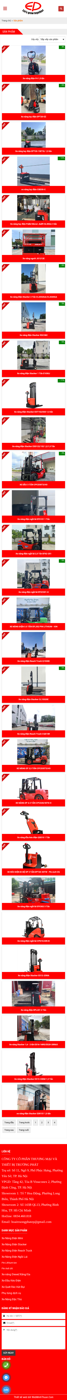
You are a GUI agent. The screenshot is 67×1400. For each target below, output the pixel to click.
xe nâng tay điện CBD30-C (33, 189)
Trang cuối (24, 1130)
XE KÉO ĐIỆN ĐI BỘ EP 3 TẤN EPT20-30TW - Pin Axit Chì (33, 872)
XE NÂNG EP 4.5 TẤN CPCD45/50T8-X (33, 803)
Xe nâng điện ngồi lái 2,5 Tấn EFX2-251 (33, 553)
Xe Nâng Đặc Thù (12, 1299)
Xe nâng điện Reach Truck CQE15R (33, 734)
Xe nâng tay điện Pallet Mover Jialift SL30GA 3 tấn (33, 224)
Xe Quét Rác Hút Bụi (13, 1287)
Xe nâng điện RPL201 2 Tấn (33, 1010)
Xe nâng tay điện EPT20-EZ (33, 116)
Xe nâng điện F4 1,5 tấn (33, 78)
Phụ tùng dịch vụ (11, 1293)
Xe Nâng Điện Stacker (14, 1244)
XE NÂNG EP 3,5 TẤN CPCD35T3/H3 (33, 768)
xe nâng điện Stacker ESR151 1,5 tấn (34, 1113)
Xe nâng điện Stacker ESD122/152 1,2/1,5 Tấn (33, 446)
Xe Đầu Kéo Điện (11, 1280)
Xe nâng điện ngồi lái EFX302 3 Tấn (33, 906)
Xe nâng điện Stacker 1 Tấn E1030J (33, 373)
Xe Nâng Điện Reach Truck (17, 1250)
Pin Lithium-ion (9, 1262)
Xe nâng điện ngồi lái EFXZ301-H (34, 592)
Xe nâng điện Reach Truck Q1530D (33, 661)
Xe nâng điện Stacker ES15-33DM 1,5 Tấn (33, 1079)
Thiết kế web (21, 1397)
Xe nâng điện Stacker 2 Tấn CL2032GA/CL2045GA (33, 297)
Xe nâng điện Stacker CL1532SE (33, 699)
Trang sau (9, 1130)
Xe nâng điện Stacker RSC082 (33, 335)
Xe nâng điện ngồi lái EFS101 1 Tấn (33, 519)
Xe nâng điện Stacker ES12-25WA (33, 975)
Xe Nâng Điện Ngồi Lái (14, 1256)
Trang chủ (6, 20)
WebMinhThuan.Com (42, 1397)
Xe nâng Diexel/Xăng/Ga (16, 1274)
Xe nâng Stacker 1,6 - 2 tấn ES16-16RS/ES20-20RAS (33, 1044)
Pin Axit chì (7, 1268)
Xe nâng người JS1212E (34, 258)
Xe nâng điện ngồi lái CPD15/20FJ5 (33, 941)
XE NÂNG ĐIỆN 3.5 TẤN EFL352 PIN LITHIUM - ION (33, 626)
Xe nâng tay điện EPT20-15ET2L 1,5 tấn (33, 151)
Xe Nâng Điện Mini (12, 1238)
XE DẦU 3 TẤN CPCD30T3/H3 (33, 484)
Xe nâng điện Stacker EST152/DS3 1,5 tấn (33, 412)
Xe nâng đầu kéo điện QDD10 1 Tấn (33, 837)
